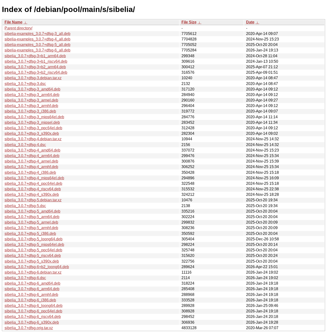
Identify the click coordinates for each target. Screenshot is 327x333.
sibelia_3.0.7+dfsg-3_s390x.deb (32, 133)
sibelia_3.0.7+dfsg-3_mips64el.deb (34, 117)
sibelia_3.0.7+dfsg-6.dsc (25, 278)
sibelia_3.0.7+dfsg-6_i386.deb (30, 300)
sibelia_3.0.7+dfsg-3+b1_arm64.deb (35, 56)
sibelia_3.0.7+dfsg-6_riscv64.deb (33, 317)
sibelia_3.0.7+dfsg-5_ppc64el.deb (33, 250)
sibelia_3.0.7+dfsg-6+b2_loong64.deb (37, 267)
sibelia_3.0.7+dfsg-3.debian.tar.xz (33, 78)
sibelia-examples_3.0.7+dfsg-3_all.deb (37, 34)
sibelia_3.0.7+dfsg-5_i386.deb (30, 233)
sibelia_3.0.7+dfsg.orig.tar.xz (29, 328)
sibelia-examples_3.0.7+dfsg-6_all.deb (37, 50)
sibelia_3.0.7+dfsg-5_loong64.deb (33, 239)
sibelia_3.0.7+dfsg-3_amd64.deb (32, 89)
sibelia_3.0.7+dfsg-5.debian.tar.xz (33, 200)
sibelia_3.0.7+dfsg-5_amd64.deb (32, 211)
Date (250, 22)
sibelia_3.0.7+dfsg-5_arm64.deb (32, 217)
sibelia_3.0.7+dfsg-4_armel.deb (31, 161)
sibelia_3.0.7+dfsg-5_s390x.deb (32, 261)
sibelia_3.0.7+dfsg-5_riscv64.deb (33, 256)
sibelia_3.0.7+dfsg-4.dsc (25, 145)
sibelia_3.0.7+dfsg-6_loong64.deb (33, 306)
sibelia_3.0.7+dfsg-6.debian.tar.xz (33, 272)
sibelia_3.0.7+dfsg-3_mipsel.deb (32, 122)
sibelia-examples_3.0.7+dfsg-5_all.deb (37, 45)
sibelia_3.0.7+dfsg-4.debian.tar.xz (33, 139)
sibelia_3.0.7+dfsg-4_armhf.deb (31, 167)
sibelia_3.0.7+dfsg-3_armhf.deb (31, 106)
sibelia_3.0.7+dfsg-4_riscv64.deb (33, 189)
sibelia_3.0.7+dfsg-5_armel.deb (31, 222)
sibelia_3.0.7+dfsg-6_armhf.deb (31, 295)
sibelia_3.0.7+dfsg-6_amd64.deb (32, 283)
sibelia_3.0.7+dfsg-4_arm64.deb (32, 156)
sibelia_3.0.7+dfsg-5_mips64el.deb (34, 245)
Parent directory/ (18, 28)
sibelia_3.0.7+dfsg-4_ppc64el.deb (33, 183)
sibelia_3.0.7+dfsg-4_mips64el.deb (34, 178)
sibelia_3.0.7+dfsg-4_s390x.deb (32, 194)
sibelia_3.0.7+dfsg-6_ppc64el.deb (33, 311)
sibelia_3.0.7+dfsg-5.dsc (25, 206)
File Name (14, 22)
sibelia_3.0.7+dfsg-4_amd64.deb (32, 150)
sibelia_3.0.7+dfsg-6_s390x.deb (32, 322)
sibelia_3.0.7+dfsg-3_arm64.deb (32, 95)
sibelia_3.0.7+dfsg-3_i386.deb (30, 111)
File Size (189, 22)
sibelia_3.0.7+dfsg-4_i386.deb (30, 172)
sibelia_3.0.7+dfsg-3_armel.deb (31, 100)
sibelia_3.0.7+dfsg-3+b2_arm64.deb (35, 67)
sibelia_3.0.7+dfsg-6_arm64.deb (32, 289)
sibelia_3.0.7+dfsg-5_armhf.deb (31, 228)
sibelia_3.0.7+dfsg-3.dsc (25, 84)
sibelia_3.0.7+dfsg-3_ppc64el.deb (33, 128)
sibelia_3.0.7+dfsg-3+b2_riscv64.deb (36, 72)
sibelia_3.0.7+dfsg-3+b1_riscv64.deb (36, 61)
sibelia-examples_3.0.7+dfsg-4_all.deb (37, 39)
